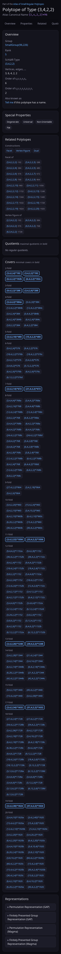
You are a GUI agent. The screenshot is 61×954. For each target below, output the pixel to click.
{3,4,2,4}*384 (13, 313)
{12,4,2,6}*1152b (15, 585)
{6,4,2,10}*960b (15, 516)
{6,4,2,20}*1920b (15, 840)
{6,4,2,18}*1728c (36, 742)
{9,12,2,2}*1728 (33, 753)
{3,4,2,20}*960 (14, 504)
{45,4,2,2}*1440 (35, 689)
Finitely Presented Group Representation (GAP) (23, 917)
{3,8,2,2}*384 (13, 325)
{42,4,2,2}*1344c (36, 678)
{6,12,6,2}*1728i (15, 794)
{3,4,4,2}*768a (32, 400)
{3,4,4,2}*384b (31, 313)
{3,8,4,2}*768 (13, 441)
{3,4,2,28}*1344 (15, 655)
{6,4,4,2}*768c (32, 429)
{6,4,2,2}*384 (31, 325)
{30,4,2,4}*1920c (15, 875)
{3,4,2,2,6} (14, 173)
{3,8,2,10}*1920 (36, 852)
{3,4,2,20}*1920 (15, 834)
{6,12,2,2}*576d (15, 377)
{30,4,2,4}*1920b (36, 869)
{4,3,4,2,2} (32, 220)
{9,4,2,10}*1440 (15, 689)
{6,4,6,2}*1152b (33, 626)
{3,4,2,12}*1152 (15, 591)
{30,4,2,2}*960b (15, 527)
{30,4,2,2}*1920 (36, 886)
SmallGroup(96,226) (16, 45)
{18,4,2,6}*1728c (36, 759)
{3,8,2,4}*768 (32, 452)
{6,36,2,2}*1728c (15, 747)
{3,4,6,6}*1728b (35, 776)
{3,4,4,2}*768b (14, 423)
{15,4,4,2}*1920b (15, 869)
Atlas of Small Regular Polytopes (28, 4)
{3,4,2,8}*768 (31, 441)
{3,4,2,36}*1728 (15, 730)
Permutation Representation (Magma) (25, 929)
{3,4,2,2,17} (15, 202)
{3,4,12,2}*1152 (35, 591)
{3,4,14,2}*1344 (35, 661)
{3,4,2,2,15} (36, 196)
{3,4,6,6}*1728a (15, 776)
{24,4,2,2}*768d (34, 435)
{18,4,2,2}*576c (35, 354)
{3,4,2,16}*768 (14, 406)
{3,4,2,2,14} (15, 196)
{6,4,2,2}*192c (33, 278)
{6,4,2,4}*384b (14, 319)
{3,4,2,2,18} (36, 202)
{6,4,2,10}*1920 (15, 881)
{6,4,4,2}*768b (14, 429)
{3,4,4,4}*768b (32, 406)
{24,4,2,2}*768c (14, 435)
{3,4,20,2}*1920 (35, 834)
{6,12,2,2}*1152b (36, 632)
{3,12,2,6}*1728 (34, 782)
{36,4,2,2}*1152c (36, 556)
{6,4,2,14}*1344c (36, 666)
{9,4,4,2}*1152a (15, 551)
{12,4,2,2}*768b (15, 458)
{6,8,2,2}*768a (31, 417)
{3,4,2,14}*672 (14, 388)
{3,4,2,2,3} (32, 162)
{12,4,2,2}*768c (14, 470)
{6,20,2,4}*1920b (15, 852)
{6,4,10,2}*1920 (35, 881)
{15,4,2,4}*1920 (36, 863)
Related (42, 23)
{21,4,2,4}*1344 (35, 655)
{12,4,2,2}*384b (15, 307)
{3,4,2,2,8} (14, 179)
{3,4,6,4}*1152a (35, 603)
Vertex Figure (23, 150)
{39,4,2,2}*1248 (35, 643)
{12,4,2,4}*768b (15, 412)
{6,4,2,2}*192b (14, 278)
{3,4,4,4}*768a (14, 400)
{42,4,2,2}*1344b (15, 678)
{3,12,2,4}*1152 (15, 609)
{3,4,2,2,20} (36, 208)
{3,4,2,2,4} (14, 167)
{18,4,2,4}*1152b (15, 568)
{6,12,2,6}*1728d (36, 788)
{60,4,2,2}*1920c (15, 863)
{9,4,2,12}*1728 (35, 730)
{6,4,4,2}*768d (31, 464)
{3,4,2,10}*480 (14, 336)
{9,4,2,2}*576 (31, 348)
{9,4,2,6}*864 (13, 493)
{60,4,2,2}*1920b (35, 857)
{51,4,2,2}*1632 (35, 707)
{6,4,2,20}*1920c (36, 840)
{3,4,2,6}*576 (32, 359)
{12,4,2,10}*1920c (38, 828)
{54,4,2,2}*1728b (15, 724)
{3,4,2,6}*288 (31, 290)
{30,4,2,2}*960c (35, 527)
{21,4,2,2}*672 (33, 388)
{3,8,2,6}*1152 (34, 614)
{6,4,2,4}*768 (13, 464)
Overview (10, 23)
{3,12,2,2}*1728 (37, 765)
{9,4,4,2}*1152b (33, 562)
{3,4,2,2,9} (32, 179)
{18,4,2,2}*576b (15, 354)
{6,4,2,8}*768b (31, 446)
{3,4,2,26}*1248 (15, 643)
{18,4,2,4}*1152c (36, 568)
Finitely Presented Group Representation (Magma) (23, 941)
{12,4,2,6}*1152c (36, 585)
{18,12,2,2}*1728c (16, 765)
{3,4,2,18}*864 (32, 487)
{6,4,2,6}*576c (32, 371)
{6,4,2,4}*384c (32, 319)
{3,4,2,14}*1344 (15, 661)
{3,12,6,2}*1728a (15, 771)
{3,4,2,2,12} (15, 191)
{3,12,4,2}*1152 (33, 620)
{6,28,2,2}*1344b (15, 672)
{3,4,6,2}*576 (13, 365)
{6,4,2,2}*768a (32, 423)
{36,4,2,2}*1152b (15, 556)
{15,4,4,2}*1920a (15, 823)
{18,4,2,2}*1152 (35, 580)
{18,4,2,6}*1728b (15, 759)
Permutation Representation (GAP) (29, 907)
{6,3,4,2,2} (14, 225)
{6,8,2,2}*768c (14, 475)
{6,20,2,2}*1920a (15, 886)
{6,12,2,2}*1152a (15, 632)
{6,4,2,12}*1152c (36, 597)
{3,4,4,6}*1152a (33, 574)
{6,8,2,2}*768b (33, 470)
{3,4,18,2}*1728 (35, 736)
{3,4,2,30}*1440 (35, 695)
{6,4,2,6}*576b (14, 371)
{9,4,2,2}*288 (13, 290)
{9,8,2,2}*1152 (14, 574)
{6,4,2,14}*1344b (15, 666)
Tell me (9, 102)
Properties (26, 23)
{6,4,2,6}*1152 (14, 626)
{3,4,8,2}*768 (13, 446)
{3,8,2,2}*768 (13, 417)
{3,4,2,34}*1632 (15, 707)
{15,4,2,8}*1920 (36, 823)
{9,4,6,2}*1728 (14, 753)
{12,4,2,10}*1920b (16, 828)
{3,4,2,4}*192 (13, 273)
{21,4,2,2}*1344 (36, 672)
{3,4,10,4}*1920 (36, 846)
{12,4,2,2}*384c (35, 307)
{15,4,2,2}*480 (33, 336)
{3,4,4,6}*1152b (15, 603)
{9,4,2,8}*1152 (34, 551)
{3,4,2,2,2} (14, 162)
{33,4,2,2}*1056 (35, 539)
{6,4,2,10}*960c (35, 516)
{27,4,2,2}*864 (14, 487)
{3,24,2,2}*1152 (15, 614)
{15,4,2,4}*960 (32, 504)
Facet (9, 150)
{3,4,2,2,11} (35, 185)
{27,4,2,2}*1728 (35, 718)
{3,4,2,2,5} (32, 167)
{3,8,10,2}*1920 (15, 857)
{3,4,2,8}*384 (32, 301)
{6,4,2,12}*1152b (15, 597)
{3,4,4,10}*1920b (15, 846)
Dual (36, 150)
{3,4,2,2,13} (36, 191)
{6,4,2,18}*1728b (15, 742)
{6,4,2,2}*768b (34, 458)
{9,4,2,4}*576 (13, 348)
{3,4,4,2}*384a (14, 301)
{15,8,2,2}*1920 (36, 875)
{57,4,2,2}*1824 (35, 805)
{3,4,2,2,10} (15, 185)
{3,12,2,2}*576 (31, 365)
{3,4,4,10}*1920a (15, 817)
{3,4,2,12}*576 (14, 359)
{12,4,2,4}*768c (35, 412)
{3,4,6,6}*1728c (14, 782)
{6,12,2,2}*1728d (36, 771)
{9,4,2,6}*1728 (35, 747)
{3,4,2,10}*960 (14, 510)
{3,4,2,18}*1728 (15, 736)
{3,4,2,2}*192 (31, 273)
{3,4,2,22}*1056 (15, 539)
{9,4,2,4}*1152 (14, 562)
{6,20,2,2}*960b (15, 522)
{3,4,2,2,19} (15, 208)
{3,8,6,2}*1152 (14, 620)
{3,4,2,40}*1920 (36, 817)
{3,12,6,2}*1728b (15, 788)
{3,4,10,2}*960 (32, 510)
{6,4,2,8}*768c (14, 452)
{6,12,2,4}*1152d (35, 609)
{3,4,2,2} (10, 63)
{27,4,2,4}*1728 (15, 718)
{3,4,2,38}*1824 (15, 805)
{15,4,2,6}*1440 (15, 695)
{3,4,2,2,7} (32, 173)
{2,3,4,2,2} (14, 220)
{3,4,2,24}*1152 (15, 580)
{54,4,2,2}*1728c (36, 724)
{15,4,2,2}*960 (34, 522)
